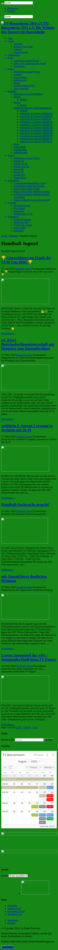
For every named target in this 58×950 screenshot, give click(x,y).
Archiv (4, 875)
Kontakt (11, 11)
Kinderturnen (20, 80)
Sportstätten (13, 180)
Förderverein (13, 55)
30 (29, 727)
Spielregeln (19, 66)
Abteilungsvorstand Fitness (27, 71)
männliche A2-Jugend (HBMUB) (36, 116)
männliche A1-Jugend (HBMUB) (36, 113)
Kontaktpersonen (22, 205)
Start (10, 38)
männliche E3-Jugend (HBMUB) (36, 141)
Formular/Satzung (22, 219)
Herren (17, 102)
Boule (10, 58)
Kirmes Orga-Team (23, 46)
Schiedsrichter (20, 152)
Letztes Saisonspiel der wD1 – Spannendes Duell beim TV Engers (28, 657)
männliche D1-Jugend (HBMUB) (36, 127)
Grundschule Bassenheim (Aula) (29, 183)
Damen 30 (19, 161)
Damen (17, 97)
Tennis (10, 155)
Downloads (13, 216)
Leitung (23, 110)
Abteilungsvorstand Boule (26, 60)
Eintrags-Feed (14, 908)
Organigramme (21, 52)
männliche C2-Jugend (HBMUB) (36, 124)
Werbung (11, 202)
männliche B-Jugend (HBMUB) (35, 119)
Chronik (18, 49)
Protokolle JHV (21, 222)
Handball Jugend (23, 268)
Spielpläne (19, 230)
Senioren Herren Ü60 (24, 85)
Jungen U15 (20, 175)
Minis (16, 144)
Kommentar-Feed (16, 911)
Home (4, 236)
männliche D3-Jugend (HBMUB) (36, 133)
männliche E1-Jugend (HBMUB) (36, 136)
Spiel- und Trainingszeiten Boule (30, 63)
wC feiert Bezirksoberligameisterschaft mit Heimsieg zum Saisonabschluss (27, 344)
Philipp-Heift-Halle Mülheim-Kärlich (32, 191)
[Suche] (2, 3)
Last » (36, 727)
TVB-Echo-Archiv (23, 225)
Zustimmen (7, 947)
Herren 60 (19, 169)
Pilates (17, 83)
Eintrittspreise (20, 149)
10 (24, 727)
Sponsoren (19, 211)
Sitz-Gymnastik (21, 88)
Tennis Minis (20, 177)
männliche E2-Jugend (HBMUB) (36, 138)
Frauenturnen (20, 77)
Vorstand (18, 44)
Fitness (10, 69)
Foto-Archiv (20, 228)
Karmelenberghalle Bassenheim (29, 186)
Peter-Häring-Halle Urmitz (27, 188)
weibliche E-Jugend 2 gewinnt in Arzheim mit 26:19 (27, 428)
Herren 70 (19, 172)
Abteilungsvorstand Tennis (27, 158)
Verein (10, 41)
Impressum (12, 8)
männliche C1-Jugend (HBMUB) (36, 122)
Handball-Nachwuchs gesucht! (25, 505)
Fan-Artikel (19, 208)
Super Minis (20, 147)
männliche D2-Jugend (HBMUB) (36, 130)
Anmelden (12, 905)
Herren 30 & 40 (21, 166)
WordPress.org (14, 914)
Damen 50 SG (21, 163)
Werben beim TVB (23, 214)
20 (27, 727)
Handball (11, 91)
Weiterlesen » (7, 333)
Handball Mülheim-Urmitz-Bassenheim (33, 108)
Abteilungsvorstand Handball (28, 94)
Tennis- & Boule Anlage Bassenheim (32, 200)
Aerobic (17, 74)
